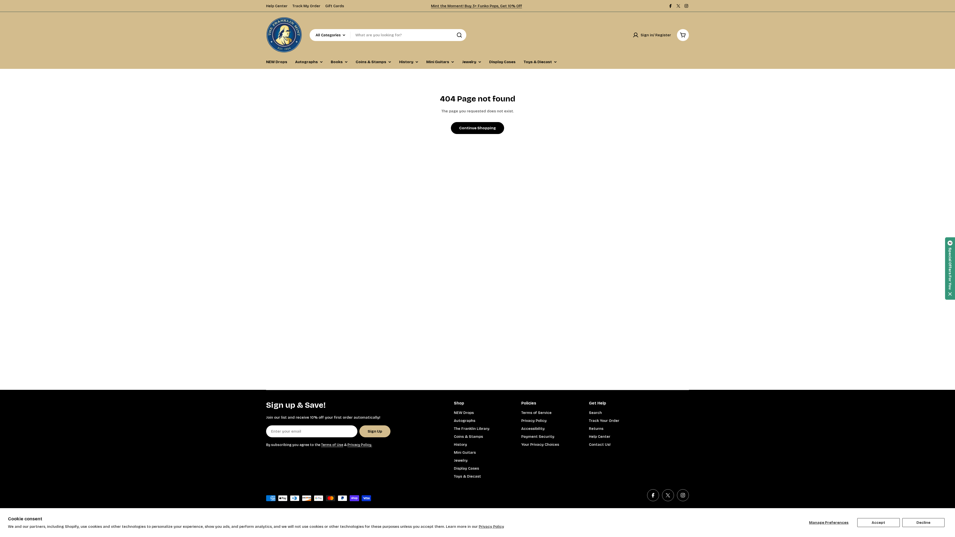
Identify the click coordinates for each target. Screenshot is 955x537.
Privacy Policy (491, 526)
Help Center (276, 6)
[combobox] (388, 35)
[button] (950, 268)
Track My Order (306, 6)
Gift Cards (334, 6)
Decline (923, 522)
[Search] (459, 35)
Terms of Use (332, 445)
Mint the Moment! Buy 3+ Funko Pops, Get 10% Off (476, 6)
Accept (878, 522)
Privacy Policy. (359, 445)
